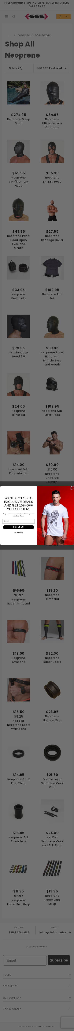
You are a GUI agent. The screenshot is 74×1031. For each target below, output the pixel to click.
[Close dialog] (71, 488)
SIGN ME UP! (18, 527)
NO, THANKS (18, 532)
